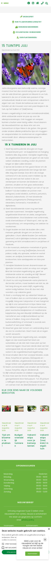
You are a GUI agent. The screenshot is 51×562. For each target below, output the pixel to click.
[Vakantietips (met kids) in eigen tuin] (44, 408)
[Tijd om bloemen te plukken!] (6, 408)
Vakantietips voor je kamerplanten (31, 440)
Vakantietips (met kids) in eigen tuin (44, 441)
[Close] (45, 540)
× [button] (49, 529)
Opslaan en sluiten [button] (14, 552)
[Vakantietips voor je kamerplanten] (31, 408)
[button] (2, 543)
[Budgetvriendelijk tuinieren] (19, 408)
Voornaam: (9, 525)
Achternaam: (32, 525)
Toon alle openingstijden (15, 496)
